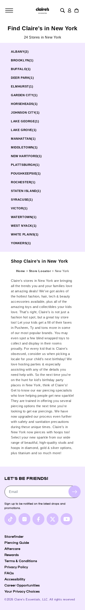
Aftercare (12, 548)
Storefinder (14, 536)
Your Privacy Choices (22, 591)
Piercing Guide (16, 542)
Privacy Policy (16, 566)
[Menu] (9, 10)
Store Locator (40, 271)
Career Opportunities (22, 585)
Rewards (11, 554)
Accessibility (14, 578)
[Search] (62, 10)
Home (20, 271)
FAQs (9, 572)
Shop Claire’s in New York (39, 261)
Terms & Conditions (20, 560)
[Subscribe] (74, 492)
